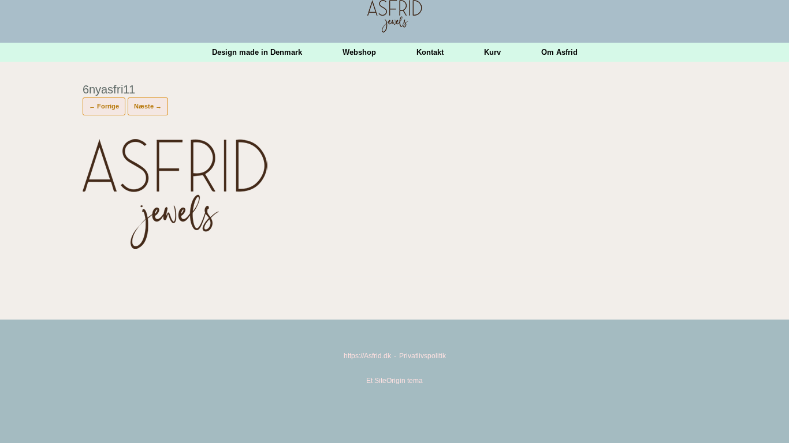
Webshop (359, 52)
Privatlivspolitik (422, 355)
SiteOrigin (389, 380)
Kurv (492, 52)
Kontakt (430, 52)
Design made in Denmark (257, 52)
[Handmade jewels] (394, 16)
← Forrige (104, 106)
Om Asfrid (559, 52)
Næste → (148, 106)
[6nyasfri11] (175, 247)
